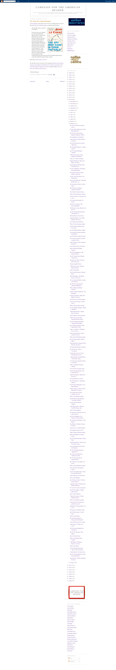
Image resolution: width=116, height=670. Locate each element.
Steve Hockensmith (71, 627)
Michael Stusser (71, 635)
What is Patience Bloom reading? (77, 432)
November (72, 103)
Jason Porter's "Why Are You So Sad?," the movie (77, 261)
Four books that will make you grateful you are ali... (77, 503)
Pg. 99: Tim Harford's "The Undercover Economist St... (77, 417)
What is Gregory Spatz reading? (77, 305)
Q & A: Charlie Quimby (75, 410)
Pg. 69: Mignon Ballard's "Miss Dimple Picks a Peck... (77, 326)
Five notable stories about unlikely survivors (76, 393)
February (72, 123)
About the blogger (71, 35)
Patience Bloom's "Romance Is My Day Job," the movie (78, 344)
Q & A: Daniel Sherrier (75, 494)
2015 (70, 97)
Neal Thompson (71, 647)
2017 (70, 92)
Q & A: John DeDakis (75, 477)
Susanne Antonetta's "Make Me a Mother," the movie (77, 296)
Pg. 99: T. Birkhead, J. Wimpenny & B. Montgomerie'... (77, 169)
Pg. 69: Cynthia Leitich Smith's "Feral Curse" (77, 257)
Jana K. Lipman (70, 619)
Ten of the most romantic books (77, 368)
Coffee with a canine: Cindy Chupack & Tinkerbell (76, 155)
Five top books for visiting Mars (77, 246)
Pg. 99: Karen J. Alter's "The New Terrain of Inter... (77, 480)
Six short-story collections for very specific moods (78, 413)
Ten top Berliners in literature (77, 137)
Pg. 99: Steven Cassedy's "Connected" (75, 350)
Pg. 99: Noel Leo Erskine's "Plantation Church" (76, 188)
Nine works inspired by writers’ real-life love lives (77, 334)
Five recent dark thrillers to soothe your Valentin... (78, 280)
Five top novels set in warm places (78, 487)
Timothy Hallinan (71, 616)
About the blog (70, 33)
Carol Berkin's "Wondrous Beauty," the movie (76, 542)
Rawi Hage (69, 610)
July (71, 112)
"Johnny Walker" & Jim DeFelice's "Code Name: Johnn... (78, 357)
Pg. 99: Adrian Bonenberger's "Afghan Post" (76, 450)
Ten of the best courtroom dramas (77, 299)
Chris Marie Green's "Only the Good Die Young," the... (77, 407)
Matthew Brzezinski (72, 639)
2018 (70, 90)
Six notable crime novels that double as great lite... (76, 173)
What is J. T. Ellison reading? (76, 158)
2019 (70, 88)
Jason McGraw (70, 608)
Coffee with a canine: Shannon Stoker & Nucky (77, 267)
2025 (70, 75)
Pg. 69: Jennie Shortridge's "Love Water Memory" (77, 385)
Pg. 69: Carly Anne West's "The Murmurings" (77, 177)
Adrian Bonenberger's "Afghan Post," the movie (77, 312)
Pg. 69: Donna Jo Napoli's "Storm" (78, 236)
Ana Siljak (69, 623)
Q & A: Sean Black (74, 546)
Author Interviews (71, 43)
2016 (70, 95)
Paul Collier (70, 645)
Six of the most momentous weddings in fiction (76, 454)
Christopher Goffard (72, 633)
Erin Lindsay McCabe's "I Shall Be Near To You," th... (78, 181)
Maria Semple (70, 621)
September (73, 108)
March (72, 121)
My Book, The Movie (72, 39)
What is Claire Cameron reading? (77, 224)
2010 (70, 572)
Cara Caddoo (70, 606)
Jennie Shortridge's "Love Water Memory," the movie (77, 218)
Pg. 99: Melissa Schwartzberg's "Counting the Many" (77, 399)
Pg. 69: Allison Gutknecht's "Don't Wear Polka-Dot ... (78, 130)
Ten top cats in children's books (77, 510)
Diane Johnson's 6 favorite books (77, 315)
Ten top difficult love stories (76, 378)
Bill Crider (69, 629)
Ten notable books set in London (77, 522)
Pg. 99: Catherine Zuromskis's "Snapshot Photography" (77, 322)
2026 (70, 73)
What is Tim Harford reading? (77, 396)
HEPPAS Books (70, 50)
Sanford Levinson (71, 643)
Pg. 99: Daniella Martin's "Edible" (78, 230)
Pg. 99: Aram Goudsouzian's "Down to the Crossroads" (76, 549)
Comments (72, 661)
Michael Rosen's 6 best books (77, 215)
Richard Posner (70, 649)
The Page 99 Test (71, 41)
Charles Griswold (71, 637)
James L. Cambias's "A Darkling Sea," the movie (77, 330)
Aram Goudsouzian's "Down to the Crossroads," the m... (78, 443)
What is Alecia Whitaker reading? (78, 465)
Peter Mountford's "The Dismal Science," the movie (77, 277)
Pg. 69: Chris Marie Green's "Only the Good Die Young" (78, 472)
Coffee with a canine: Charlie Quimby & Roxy (76, 497)
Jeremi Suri (69, 651)
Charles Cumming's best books (42, 66)
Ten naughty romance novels (76, 430)
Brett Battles (70, 618)
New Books (70, 48)
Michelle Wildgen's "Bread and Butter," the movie (77, 161)
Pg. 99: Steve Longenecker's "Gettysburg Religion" (76, 284)
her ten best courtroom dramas (40, 25)
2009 (70, 574)
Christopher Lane (71, 631)
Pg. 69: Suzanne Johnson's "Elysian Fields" (76, 458)
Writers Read (70, 45)
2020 (70, 86)
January (72, 562)
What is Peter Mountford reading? (78, 337)
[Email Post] (53, 74)
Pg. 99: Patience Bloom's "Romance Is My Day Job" (76, 519)
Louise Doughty (33, 23)
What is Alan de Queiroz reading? (78, 194)
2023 (70, 79)
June (71, 114)
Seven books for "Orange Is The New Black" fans (77, 165)
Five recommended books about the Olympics (77, 447)
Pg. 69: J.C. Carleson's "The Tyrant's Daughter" (76, 205)
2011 (70, 569)
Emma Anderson (71, 625)
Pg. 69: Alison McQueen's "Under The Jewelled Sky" (77, 555)
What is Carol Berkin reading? (77, 500)
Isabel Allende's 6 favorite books (77, 475)
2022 (70, 81)
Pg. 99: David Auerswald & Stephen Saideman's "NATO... (77, 134)
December (72, 101)
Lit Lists (69, 46)
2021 (70, 84)
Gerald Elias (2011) (71, 614)
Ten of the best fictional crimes (77, 192)
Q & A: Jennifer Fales (75, 516)
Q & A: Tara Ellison (74, 270)
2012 (70, 567)
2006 (70, 581)
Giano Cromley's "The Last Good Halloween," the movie (77, 389)
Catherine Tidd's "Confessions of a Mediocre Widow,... (78, 484)
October (72, 106)
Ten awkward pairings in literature (78, 347)
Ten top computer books (75, 264)
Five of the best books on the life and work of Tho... (77, 239)
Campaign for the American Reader (58, 9)
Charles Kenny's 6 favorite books (77, 552)
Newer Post (32, 81)
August (72, 110)
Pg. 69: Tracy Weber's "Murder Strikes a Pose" (77, 490)
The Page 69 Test (71, 37)
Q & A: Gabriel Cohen (75, 536)
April (71, 119)
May (71, 117)
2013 (70, 565)
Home (47, 81)
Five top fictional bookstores (76, 222)
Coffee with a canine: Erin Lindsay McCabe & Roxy (76, 318)
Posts (70, 658)
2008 (70, 576)
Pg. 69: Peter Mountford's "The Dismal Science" (77, 371)
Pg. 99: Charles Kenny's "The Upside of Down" (76, 253)
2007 (70, 578)
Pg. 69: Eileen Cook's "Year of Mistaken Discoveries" (77, 354)
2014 (70, 99)
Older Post (62, 81)
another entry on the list (40, 59)
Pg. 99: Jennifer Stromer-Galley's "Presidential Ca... (77, 212)
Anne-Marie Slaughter (72, 641)
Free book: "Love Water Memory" (78, 428)
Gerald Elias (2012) (71, 612)
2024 (70, 77)
